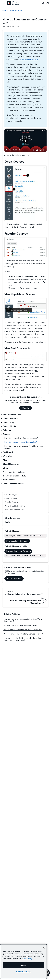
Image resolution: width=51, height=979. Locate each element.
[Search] (43, 3)
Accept (23, 965)
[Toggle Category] (2, 414)
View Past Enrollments (14, 510)
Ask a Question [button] (14, 578)
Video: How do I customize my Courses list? (22, 630)
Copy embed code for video (18, 551)
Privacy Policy (27, 959)
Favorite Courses (11, 502)
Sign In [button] (25, 408)
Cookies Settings (23, 972)
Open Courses (10, 498)
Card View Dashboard (28, 59)
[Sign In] (47, 3)
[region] (23, 961)
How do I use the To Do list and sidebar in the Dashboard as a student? (23, 639)
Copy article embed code (17, 541)
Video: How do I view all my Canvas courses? (23, 634)
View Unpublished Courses (16, 506)
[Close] (44, 947)
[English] (13, 3)
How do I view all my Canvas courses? (20, 625)
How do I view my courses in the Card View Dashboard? (22, 620)
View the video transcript (18, 155)
